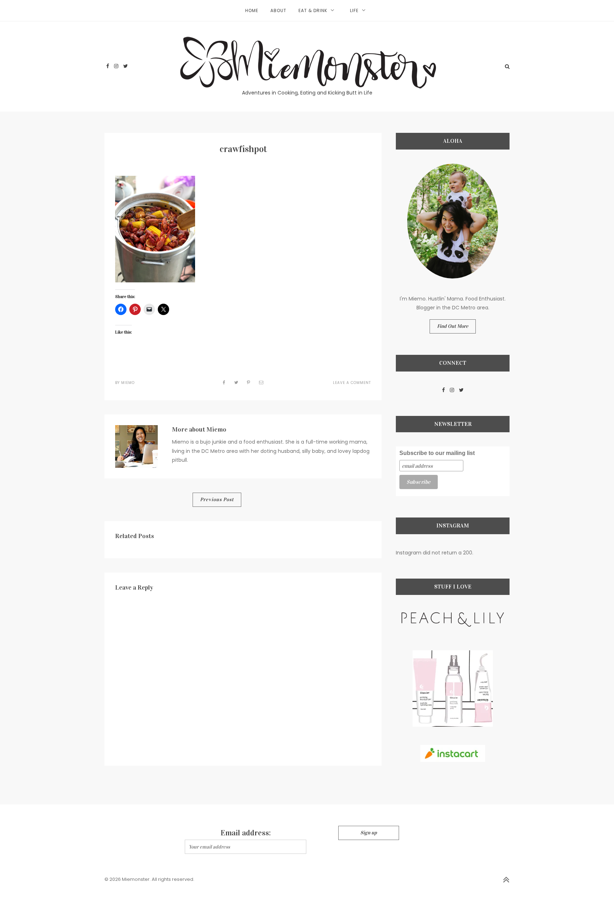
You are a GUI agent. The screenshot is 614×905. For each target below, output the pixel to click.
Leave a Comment (352, 382)
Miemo (128, 382)
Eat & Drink (312, 10)
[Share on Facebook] (224, 382)
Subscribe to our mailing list (437, 453)
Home (251, 10)
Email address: (246, 833)
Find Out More (452, 326)
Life (354, 10)
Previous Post (217, 500)
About (278, 10)
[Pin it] (249, 382)
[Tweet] (236, 382)
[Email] (261, 382)
